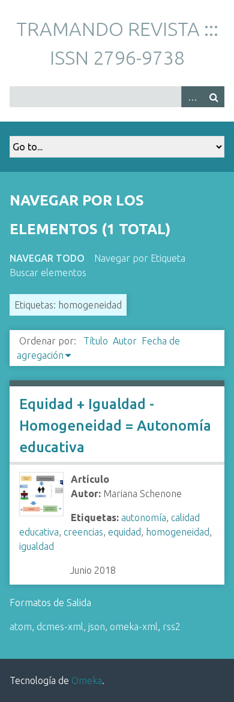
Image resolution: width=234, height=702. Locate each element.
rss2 (172, 626)
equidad (124, 531)
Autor (125, 340)
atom (21, 626)
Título (95, 340)
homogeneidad (177, 531)
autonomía (143, 517)
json (96, 626)
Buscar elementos (48, 272)
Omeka (86, 680)
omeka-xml (134, 626)
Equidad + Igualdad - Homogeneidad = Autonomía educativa (115, 425)
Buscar (213, 96)
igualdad (36, 546)
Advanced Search (192, 96)
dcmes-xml (60, 626)
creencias (83, 531)
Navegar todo (47, 258)
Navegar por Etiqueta (139, 258)
